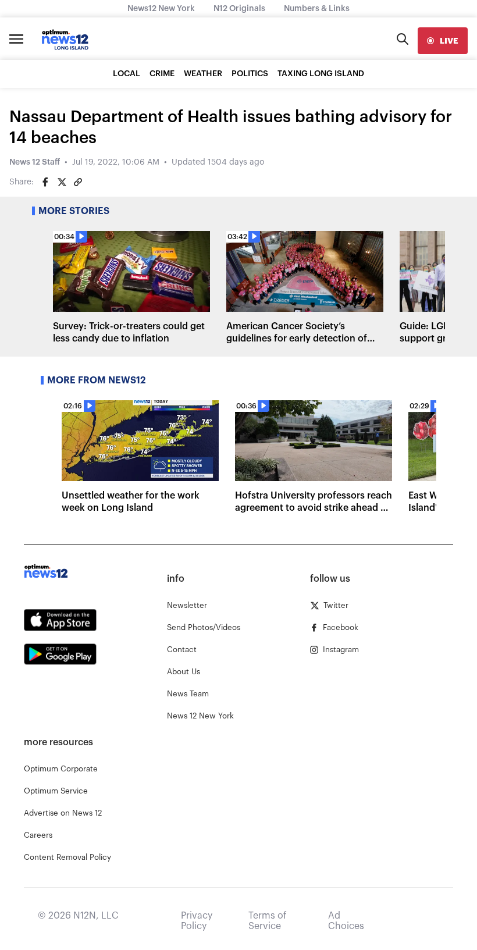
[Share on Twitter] (61, 182)
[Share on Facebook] (45, 182)
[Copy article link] (78, 182)
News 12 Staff (34, 162)
